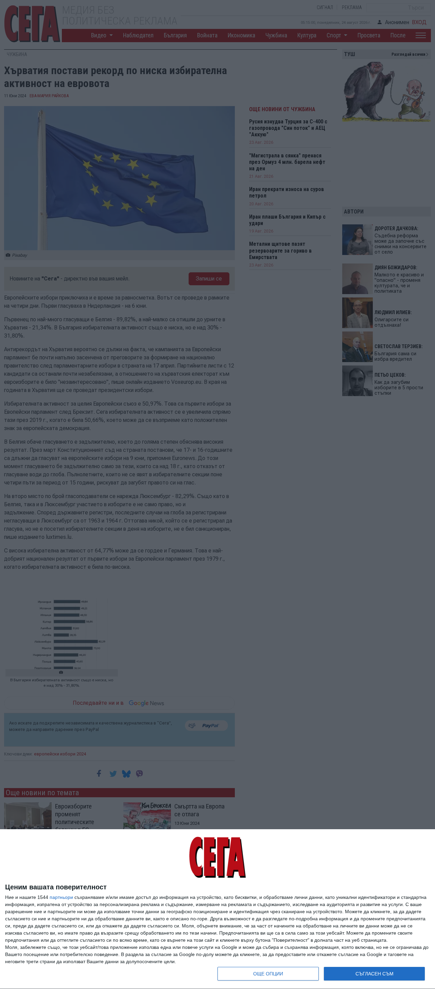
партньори (61, 897)
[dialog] (217, 909)
